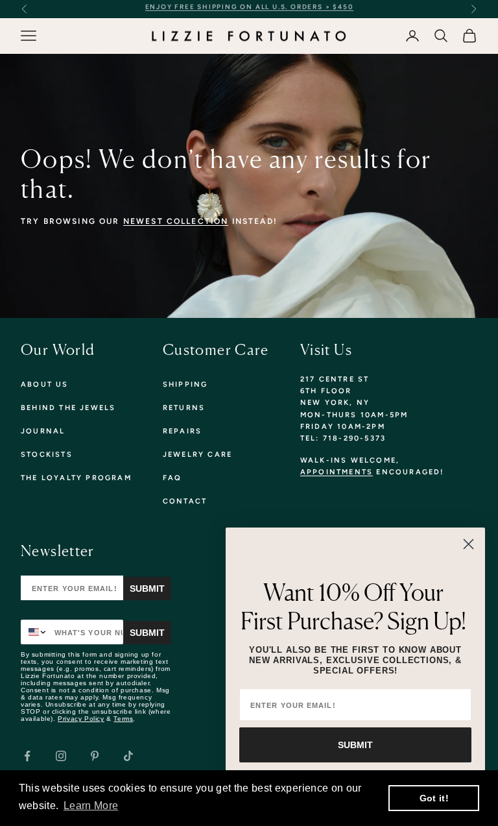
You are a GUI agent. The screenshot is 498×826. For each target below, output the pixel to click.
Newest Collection (176, 221)
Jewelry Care (197, 454)
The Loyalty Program (76, 478)
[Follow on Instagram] (60, 755)
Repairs (182, 431)
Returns (184, 408)
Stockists (47, 454)
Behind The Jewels (68, 408)
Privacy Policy (81, 718)
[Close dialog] (468, 544)
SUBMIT (355, 745)
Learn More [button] (91, 805)
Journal (43, 431)
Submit (147, 588)
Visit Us (326, 349)
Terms (123, 718)
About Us (45, 384)
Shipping (185, 384)
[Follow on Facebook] (27, 755)
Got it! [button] (434, 798)
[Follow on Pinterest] (94, 755)
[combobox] (34, 632)
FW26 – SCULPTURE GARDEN (355, 9)
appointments (336, 472)
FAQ (172, 478)
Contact (185, 501)
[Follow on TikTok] (128, 755)
